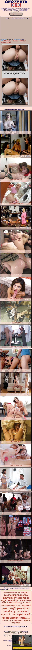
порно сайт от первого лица (17, 616)
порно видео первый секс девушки (15, 595)
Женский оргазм (6, 42)
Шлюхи (15, 40)
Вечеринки (23, 40)
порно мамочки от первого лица (12, 592)
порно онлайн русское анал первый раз (15, 611)
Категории (12, 14)
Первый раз (7, 40)
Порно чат (19, 14)
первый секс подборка (16, 607)
